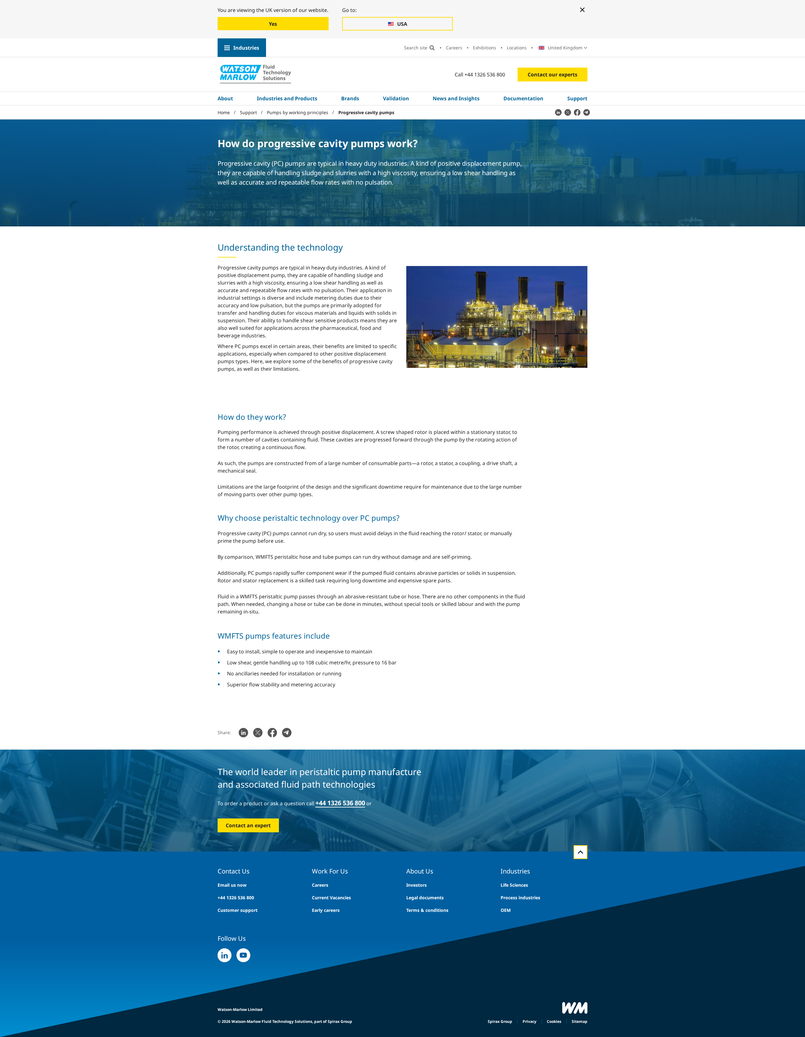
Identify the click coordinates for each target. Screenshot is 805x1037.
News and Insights (456, 98)
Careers (454, 48)
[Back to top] (580, 852)
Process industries (520, 898)
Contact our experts (552, 74)
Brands (350, 98)
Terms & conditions (427, 910)
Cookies (554, 1021)
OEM (506, 910)
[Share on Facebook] (577, 112)
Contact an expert (248, 825)
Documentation (523, 98)
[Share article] (558, 112)
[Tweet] (567, 112)
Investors (416, 885)
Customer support (238, 910)
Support (577, 98)
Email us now (232, 885)
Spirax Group (500, 1021)
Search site (415, 48)
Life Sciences (514, 885)
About (225, 98)
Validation (396, 98)
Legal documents (425, 898)
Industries (246, 47)
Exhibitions (484, 48)
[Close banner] (582, 9)
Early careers (326, 910)
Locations (517, 48)
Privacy (529, 1021)
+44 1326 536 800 (236, 898)
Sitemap (579, 1021)
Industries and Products (287, 98)
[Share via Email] (586, 112)
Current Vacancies (331, 898)
